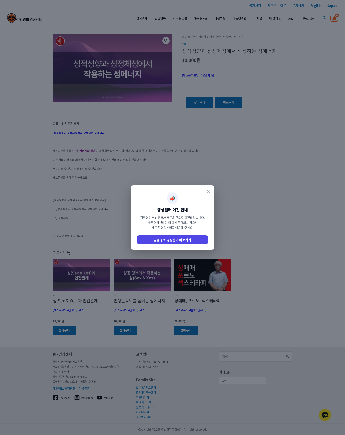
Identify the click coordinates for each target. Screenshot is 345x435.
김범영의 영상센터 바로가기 (172, 239)
